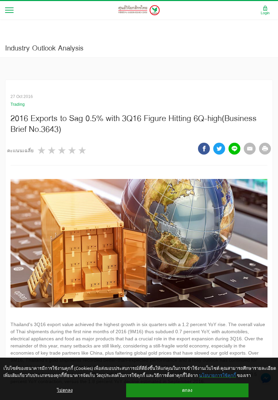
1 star (42, 150)
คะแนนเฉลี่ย (20, 150)
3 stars (62, 150)
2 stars (52, 150)
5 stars (83, 150)
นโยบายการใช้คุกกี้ (217, 375)
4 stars (72, 150)
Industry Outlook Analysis (44, 47)
